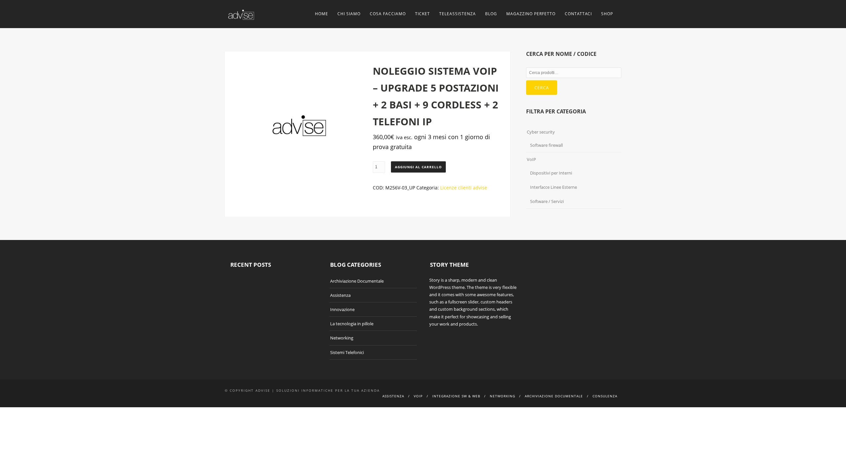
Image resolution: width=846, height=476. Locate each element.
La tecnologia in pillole (351, 324)
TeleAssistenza (457, 14)
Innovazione (342, 309)
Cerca (541, 88)
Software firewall (546, 145)
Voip (418, 396)
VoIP (531, 159)
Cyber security (541, 132)
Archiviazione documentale (554, 396)
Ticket (422, 14)
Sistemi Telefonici (347, 352)
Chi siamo (349, 14)
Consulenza (605, 396)
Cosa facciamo (388, 14)
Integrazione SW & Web (456, 396)
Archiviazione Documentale (357, 281)
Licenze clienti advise (463, 187)
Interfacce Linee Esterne (553, 187)
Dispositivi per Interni (551, 173)
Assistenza (340, 295)
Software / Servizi (547, 201)
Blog (491, 14)
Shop (607, 14)
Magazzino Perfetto (531, 14)
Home (321, 14)
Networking (341, 338)
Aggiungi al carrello (418, 167)
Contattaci (578, 14)
